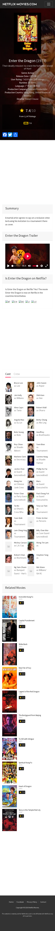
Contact (43, 902)
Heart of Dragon (25, 786)
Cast (8, 374)
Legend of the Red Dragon (29, 691)
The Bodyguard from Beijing (30, 715)
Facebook (20, 902)
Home (11, 902)
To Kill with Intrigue (26, 739)
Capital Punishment (26, 620)
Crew (17, 374)
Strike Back (23, 644)
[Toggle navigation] (49, 4)
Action (31, 72)
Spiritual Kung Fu (25, 762)
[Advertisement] (27, 172)
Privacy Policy (32, 902)
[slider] (15, 265)
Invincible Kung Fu (26, 597)
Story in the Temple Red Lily (29, 810)
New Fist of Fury (25, 668)
